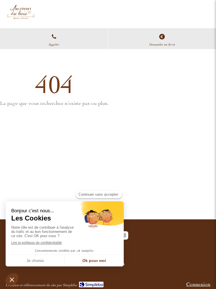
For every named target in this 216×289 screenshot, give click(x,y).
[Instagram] (124, 235)
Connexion (198, 283)
